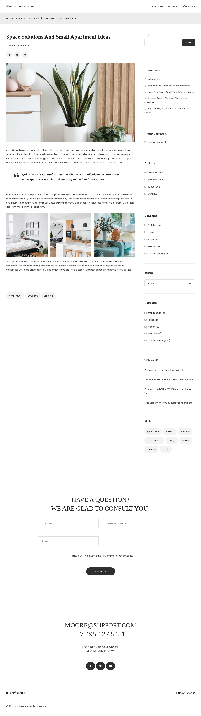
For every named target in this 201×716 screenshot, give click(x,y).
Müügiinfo (188, 6)
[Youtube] (110, 666)
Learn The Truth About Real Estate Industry (171, 92)
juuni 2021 (153, 193)
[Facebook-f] (90, 666)
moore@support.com (100, 625)
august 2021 (154, 186)
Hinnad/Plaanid (15, 692)
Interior (186, 440)
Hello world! (154, 79)
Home (9, 18)
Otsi (146, 35)
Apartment (15, 295)
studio (166, 449)
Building (170, 431)
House (151, 232)
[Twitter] (100, 666)
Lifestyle (48, 295)
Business (33, 295)
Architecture (154, 225)
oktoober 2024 (156, 172)
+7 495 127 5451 (100, 634)
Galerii (172, 6)
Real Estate (154, 246)
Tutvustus (156, 6)
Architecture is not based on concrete (169, 85)
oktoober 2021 (155, 179)
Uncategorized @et (158, 253)
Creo (28, 45)
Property (21, 18)
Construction (154, 440)
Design (171, 440)
